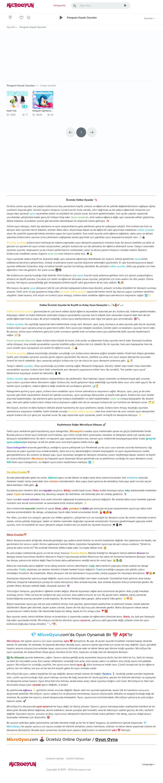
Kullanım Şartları (55, 758)
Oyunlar (148, 18)
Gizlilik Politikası (75, 758)
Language (147, 764)
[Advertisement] (81, 56)
